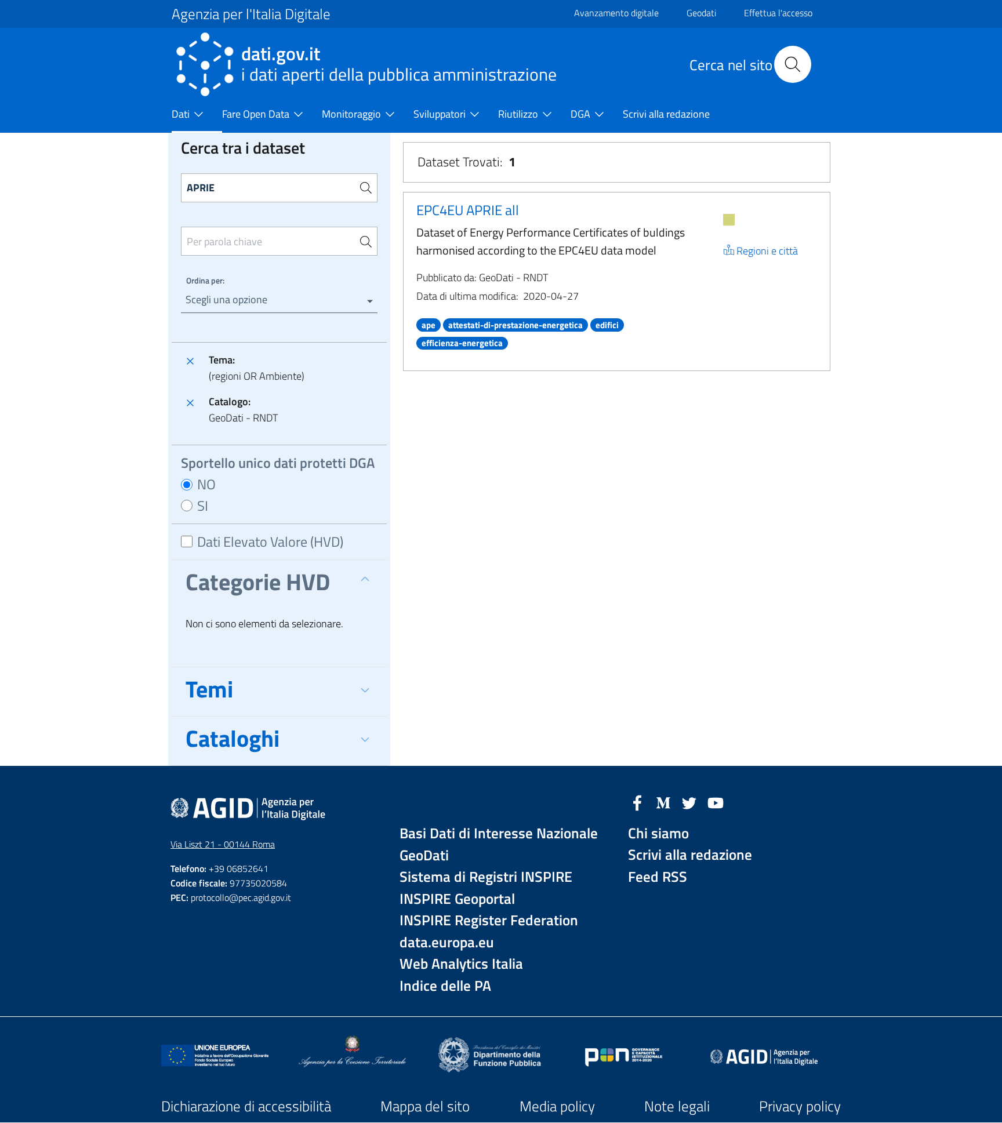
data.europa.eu (447, 942)
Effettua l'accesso (778, 13)
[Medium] (663, 802)
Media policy (557, 1106)
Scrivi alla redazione (690, 855)
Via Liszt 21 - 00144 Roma (222, 844)
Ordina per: (205, 280)
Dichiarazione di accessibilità (246, 1106)
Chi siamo (658, 833)
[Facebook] (637, 802)
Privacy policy (800, 1106)
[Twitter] (689, 802)
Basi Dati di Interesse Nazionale (499, 833)
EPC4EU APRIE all (467, 209)
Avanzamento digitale (616, 13)
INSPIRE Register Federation (489, 920)
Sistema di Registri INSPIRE (486, 877)
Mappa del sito (425, 1106)
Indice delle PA (445, 986)
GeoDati (424, 855)
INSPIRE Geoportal (457, 899)
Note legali (677, 1106)
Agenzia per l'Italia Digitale (251, 14)
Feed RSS (657, 877)
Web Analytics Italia (461, 964)
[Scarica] (729, 220)
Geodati (701, 13)
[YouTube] (715, 802)
